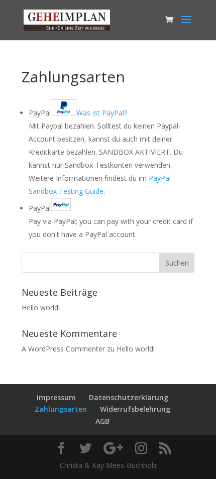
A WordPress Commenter (63, 348)
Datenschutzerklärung (128, 397)
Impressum (56, 397)
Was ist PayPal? (101, 112)
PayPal (78, 112)
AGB (102, 421)
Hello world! (41, 307)
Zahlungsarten (61, 409)
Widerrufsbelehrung (135, 409)
